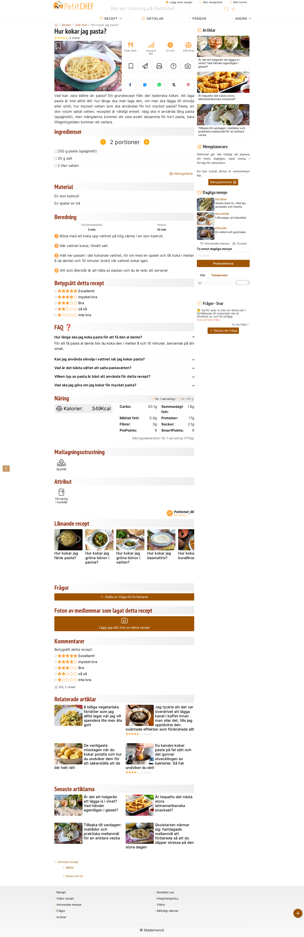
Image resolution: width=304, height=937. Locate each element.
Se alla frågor (239, 324)
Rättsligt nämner (168, 911)
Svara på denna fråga (208, 319)
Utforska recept (67, 862)
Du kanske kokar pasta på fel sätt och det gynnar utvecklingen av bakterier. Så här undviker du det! (158, 756)
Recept (110, 18)
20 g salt (65, 158)
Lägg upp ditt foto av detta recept (124, 627)
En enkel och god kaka (230, 232)
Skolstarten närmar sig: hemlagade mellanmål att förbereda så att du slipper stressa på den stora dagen (160, 836)
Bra (80, 303)
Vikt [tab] (202, 275)
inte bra (84, 315)
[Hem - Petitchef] (56, 25)
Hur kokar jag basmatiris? (159, 555)
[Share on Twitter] (174, 85)
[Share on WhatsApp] (159, 85)
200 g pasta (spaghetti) (77, 151)
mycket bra (87, 297)
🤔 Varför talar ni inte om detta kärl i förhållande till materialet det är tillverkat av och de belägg (221, 313)
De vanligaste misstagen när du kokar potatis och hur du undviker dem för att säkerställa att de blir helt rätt (88, 756)
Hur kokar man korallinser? (191, 555)
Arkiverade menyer (217, 243)
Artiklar (155, 18)
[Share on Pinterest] (188, 85)
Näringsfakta (183, 173)
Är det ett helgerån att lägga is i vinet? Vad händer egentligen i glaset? (101, 803)
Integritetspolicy (167, 898)
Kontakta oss (165, 892)
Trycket (241, 243)
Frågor (198, 18)
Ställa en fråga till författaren (126, 597)
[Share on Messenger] (145, 85)
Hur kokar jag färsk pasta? (66, 555)
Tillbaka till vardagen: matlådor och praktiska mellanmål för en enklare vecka (102, 831)
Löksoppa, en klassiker (230, 217)
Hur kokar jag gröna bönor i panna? (97, 557)
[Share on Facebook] (130, 85)
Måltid (70, 867)
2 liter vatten (68, 165)
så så (82, 309)
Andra (240, 18)
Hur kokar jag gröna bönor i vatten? (128, 557)
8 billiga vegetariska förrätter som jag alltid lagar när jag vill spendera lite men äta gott (103, 716)
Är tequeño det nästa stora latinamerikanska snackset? (173, 803)
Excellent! (86, 291)
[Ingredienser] (6, 468)
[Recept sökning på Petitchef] (226, 9)
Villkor (161, 904)
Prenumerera (223, 263)
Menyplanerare (221, 182)
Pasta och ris (74, 876)
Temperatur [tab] (219, 275)
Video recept (65, 898)
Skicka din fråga (225, 330)
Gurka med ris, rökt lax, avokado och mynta (230, 205)
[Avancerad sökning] (233, 9)
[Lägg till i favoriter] (130, 66)
